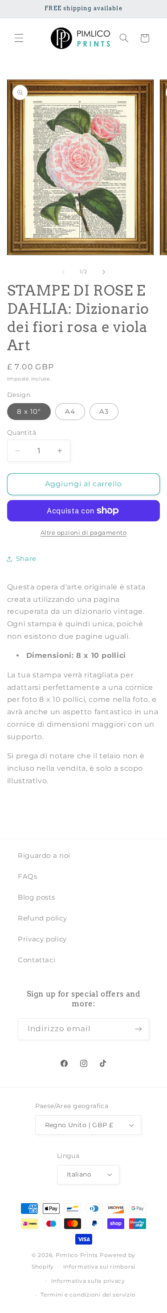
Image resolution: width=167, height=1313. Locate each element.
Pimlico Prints (77, 1255)
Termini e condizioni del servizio (88, 1295)
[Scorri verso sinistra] (63, 272)
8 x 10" (29, 412)
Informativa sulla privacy (88, 1281)
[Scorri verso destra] (104, 272)
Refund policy (42, 918)
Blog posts (36, 897)
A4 (70, 412)
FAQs (27, 877)
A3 (104, 412)
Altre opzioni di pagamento (84, 532)
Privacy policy (42, 939)
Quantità (21, 432)
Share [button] (26, 559)
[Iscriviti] (138, 1029)
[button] (18, 38)
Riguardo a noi (44, 856)
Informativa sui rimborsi (99, 1267)
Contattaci (36, 960)
